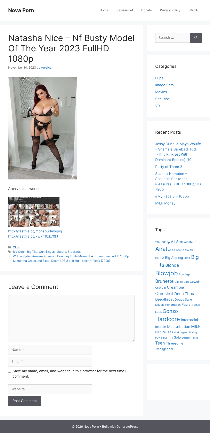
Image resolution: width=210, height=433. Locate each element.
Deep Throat (185, 293)
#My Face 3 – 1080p (172, 196)
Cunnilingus (47, 251)
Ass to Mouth (184, 250)
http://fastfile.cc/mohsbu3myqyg (35, 231)
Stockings (74, 251)
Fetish (158, 312)
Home (104, 10)
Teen (160, 343)
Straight (186, 338)
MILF (196, 326)
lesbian (160, 327)
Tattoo (194, 338)
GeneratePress (127, 426)
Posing (193, 332)
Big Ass (171, 258)
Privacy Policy (170, 10)
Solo (177, 337)
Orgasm (184, 332)
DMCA (193, 10)
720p (158, 242)
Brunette (164, 281)
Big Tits (32, 251)
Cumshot (164, 293)
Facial (186, 304)
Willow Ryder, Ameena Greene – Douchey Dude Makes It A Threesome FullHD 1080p (71, 256)
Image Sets (164, 85)
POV (157, 338)
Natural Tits (164, 332)
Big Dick (184, 258)
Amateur (189, 242)
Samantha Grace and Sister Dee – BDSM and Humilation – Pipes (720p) (61, 260)
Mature (61, 251)
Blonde (172, 265)
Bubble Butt (182, 281)
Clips (16, 247)
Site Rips (162, 99)
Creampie (175, 287)
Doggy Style (183, 299)
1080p (166, 242)
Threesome (174, 343)
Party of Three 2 (168, 167)
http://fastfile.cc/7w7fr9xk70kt (33, 236)
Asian (171, 250)
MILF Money (165, 203)
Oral (176, 332)
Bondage (185, 274)
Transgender (164, 349)
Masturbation (178, 326)
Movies (161, 92)
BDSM (159, 258)
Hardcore (167, 319)
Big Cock (19, 251)
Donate (146, 10)
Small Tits (167, 337)
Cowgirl (195, 281)
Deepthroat (164, 299)
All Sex (177, 241)
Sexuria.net (124, 10)
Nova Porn (21, 10)
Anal (161, 248)
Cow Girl (160, 287)
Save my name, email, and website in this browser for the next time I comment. (69, 373)
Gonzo (170, 311)
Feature (196, 305)
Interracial (189, 320)
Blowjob (166, 273)
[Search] (196, 38)
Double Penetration (168, 304)
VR (157, 106)
